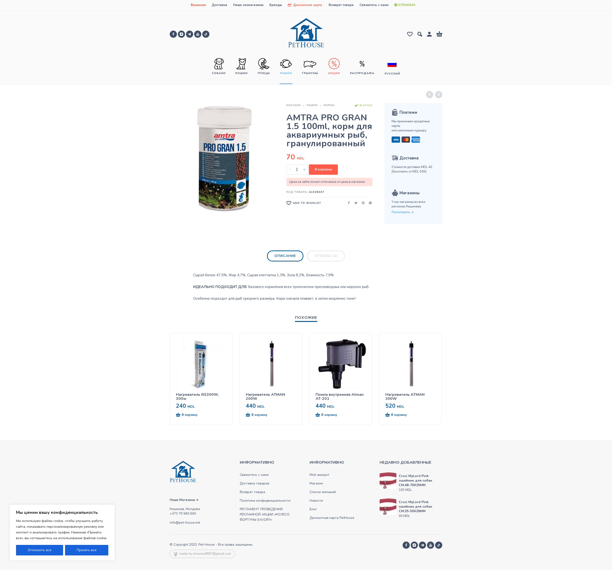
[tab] (285, 256)
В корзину (323, 169)
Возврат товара (341, 5)
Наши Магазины (183, 500)
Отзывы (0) (326, 256)
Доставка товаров (254, 483)
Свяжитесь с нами (374, 5)
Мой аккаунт (319, 474)
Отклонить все (39, 550)
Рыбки (312, 105)
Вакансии (198, 5)
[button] (192, 415)
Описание (285, 256)
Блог (313, 509)
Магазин (293, 105)
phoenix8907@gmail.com (212, 553)
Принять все (87, 550)
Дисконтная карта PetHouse (332, 518)
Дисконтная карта (307, 5)
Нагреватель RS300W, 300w (197, 397)
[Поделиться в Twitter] (354, 203)
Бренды (275, 5)
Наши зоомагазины (248, 5)
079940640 (406, 5)
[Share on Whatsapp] (368, 203)
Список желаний (323, 492)
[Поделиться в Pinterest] (361, 203)
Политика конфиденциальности (265, 500)
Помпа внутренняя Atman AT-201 (340, 397)
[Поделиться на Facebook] (347, 203)
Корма (329, 105)
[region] (62, 532)
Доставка (219, 5)
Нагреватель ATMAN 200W (265, 397)
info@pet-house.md (185, 522)
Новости (316, 500)
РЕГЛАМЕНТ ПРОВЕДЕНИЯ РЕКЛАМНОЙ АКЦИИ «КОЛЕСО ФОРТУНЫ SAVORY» (265, 514)
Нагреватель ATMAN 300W (405, 397)
